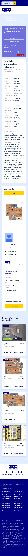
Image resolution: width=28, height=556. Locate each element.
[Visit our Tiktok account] (21, 472)
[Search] (14, 3)
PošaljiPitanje (14, 306)
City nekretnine (18, 491)
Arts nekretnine (6, 507)
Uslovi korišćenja (20, 474)
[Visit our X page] (15, 472)
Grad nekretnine (6, 491)
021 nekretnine (5, 493)
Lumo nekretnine (18, 510)
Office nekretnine (6, 496)
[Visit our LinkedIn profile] (18, 472)
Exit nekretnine (17, 502)
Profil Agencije (19, 264)
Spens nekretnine (6, 500)
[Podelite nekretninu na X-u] (22, 51)
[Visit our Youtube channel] (12, 472)
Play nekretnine (6, 503)
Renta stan (5, 509)
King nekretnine (6, 505)
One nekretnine (18, 507)
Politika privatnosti (8, 474)
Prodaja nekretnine (6, 510)
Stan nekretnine (6, 502)
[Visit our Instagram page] (10, 472)
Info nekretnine (18, 493)
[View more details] (14, 193)
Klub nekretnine (6, 498)
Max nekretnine (18, 503)
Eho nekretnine (17, 498)
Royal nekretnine (6, 494)
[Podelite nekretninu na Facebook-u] (19, 51)
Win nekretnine (17, 500)
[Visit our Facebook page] (7, 472)
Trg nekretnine (17, 505)
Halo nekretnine (18, 496)
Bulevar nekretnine (18, 494)
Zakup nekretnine (18, 509)
